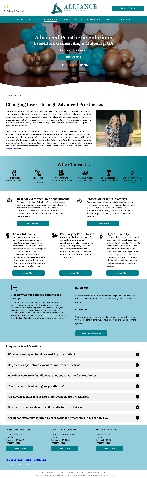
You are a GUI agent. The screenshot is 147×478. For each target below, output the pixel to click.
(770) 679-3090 (13, 443)
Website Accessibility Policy (103, 472)
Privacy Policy (40, 472)
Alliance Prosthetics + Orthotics (26, 459)
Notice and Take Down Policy (85, 472)
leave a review (49, 315)
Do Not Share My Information (55, 472)
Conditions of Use (70, 472)
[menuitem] (20, 19)
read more (131, 298)
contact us (11, 148)
